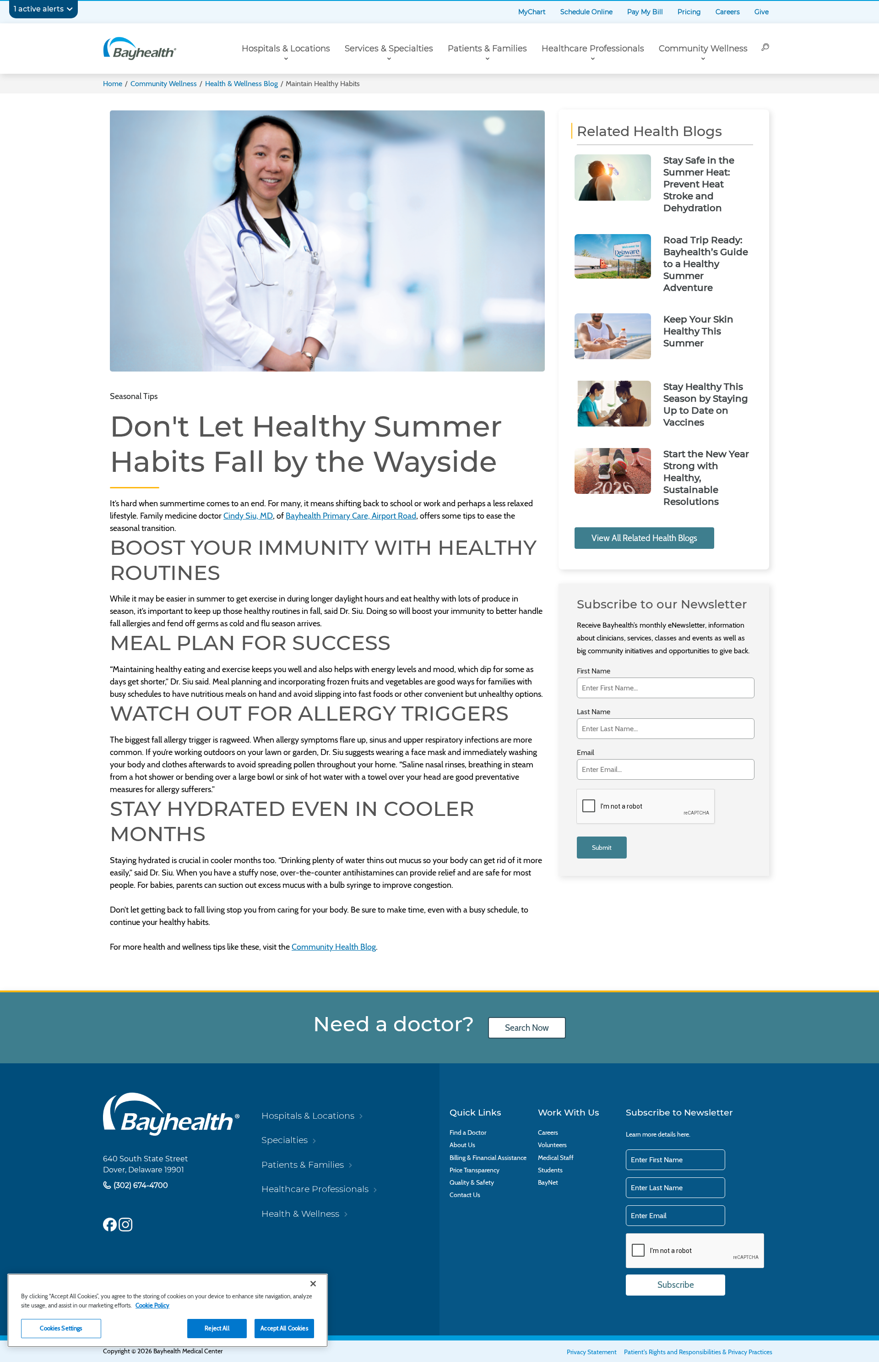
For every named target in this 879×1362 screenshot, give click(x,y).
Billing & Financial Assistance (488, 1157)
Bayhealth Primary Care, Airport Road (351, 516)
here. (683, 1134)
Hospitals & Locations (286, 49)
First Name (593, 671)
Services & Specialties (389, 49)
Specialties (284, 1139)
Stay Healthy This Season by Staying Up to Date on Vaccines (705, 404)
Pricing (689, 12)
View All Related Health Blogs (644, 538)
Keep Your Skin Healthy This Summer (698, 331)
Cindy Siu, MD (248, 516)
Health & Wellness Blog (241, 83)
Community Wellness (703, 49)
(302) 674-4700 (140, 1185)
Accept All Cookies (284, 1328)
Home (112, 83)
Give (761, 12)
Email (585, 752)
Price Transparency (474, 1170)
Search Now (527, 1028)
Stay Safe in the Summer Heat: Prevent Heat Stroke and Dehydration (698, 184)
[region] (167, 1310)
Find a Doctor (468, 1132)
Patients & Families (487, 49)
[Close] (313, 1284)
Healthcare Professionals (593, 49)
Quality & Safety (472, 1182)
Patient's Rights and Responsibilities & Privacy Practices (698, 1352)
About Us (462, 1145)
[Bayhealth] (139, 48)
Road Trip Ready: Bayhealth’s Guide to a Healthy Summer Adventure (705, 264)
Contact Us (465, 1195)
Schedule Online (586, 12)
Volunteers (552, 1145)
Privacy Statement (592, 1352)
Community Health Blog (334, 947)
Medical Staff (556, 1157)
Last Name (593, 711)
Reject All (217, 1328)
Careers (728, 12)
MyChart (532, 12)
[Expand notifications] (69, 9)
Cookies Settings (61, 1328)
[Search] (765, 48)
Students (550, 1170)
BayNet (548, 1182)
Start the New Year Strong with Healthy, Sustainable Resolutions (706, 478)
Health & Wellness (300, 1213)
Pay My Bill (645, 12)
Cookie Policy (152, 1305)
